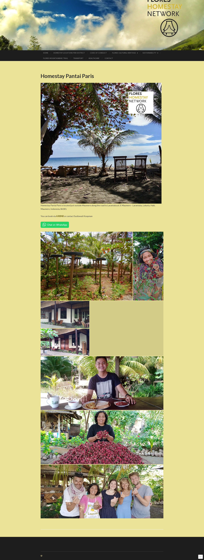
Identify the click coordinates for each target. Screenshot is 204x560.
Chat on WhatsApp (57, 224)
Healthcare (94, 58)
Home (45, 53)
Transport (78, 58)
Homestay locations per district (69, 53)
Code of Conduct (98, 53)
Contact (109, 58)
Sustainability (149, 53)
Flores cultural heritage (124, 53)
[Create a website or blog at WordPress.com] (41, 556)
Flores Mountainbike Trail (55, 58)
